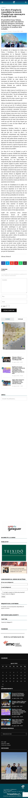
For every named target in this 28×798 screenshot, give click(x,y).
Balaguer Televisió (7, 31)
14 (17, 675)
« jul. (2, 686)
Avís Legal (3, 741)
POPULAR (20, 319)
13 (13, 675)
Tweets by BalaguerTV (6, 622)
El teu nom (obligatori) (7, 582)
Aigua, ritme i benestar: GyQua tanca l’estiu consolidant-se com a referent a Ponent (18, 381)
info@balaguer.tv (13, 789)
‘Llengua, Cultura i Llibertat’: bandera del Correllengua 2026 (18, 358)
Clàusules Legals (5, 743)
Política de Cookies (6, 745)
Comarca (3, 7)
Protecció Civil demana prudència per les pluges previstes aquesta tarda (14, 333)
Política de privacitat (19, 592)
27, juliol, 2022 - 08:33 (18, 31)
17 (2, 678)
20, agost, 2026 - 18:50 (17, 386)
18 (6, 678)
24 (3, 681)
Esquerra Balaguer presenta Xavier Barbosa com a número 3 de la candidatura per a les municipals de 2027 (14, 777)
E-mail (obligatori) (6, 587)
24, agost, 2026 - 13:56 (14, 339)
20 (13, 678)
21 (17, 678)
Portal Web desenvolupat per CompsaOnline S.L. (14, 796)
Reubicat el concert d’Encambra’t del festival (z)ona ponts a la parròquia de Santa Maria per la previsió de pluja (18, 370)
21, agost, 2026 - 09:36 (17, 375)
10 (2, 675)
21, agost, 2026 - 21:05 (17, 362)
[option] (14, 765)
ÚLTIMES (7, 319)
